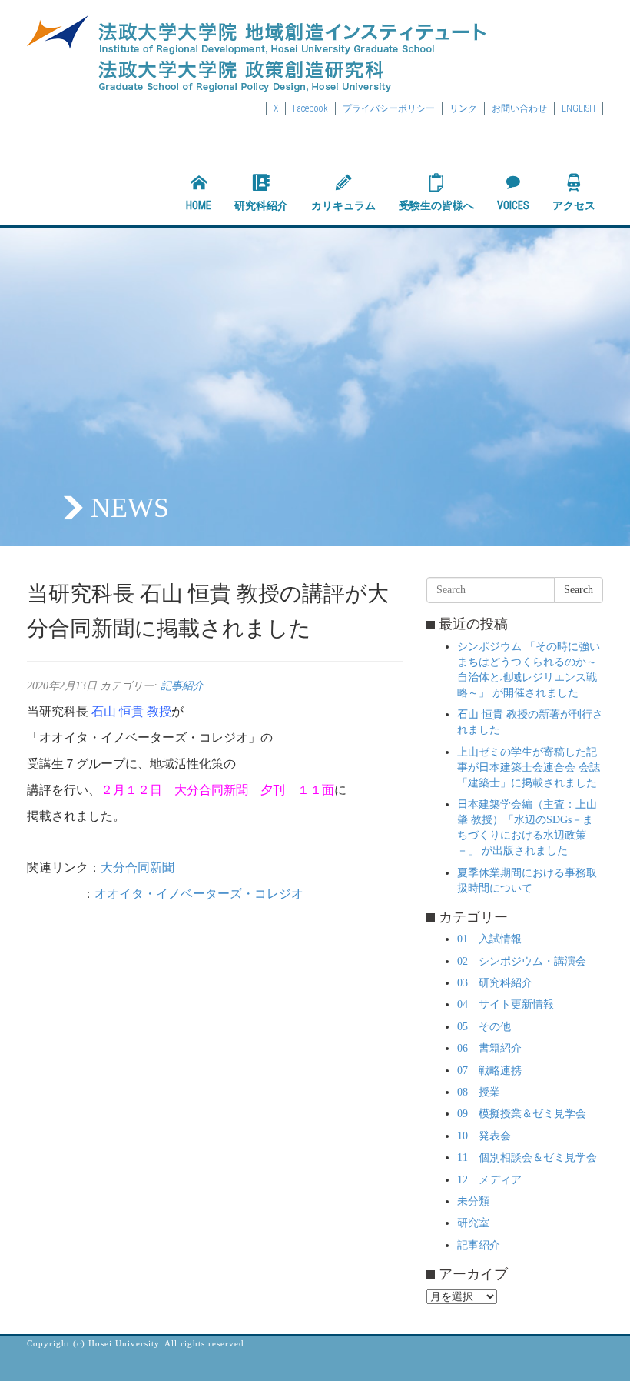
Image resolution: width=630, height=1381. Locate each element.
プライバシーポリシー (389, 108)
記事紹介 (182, 686)
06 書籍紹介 (489, 1048)
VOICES (513, 205)
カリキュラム (343, 205)
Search (578, 589)
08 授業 (478, 1092)
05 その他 (484, 1026)
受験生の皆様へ (436, 205)
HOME (198, 205)
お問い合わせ (519, 108)
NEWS (130, 507)
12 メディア (489, 1180)
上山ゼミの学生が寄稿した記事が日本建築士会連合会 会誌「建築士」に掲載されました (528, 767)
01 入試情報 (489, 939)
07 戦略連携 (489, 1070)
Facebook (310, 108)
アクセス (573, 205)
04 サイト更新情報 (505, 1004)
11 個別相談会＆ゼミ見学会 (527, 1157)
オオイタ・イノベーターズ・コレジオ (205, 893)
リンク (463, 108)
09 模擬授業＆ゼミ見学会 (521, 1113)
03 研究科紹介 (494, 983)
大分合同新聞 (137, 867)
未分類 (473, 1201)
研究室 (473, 1223)
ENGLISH (578, 108)
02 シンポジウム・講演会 (521, 961)
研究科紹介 (261, 205)
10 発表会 (484, 1136)
